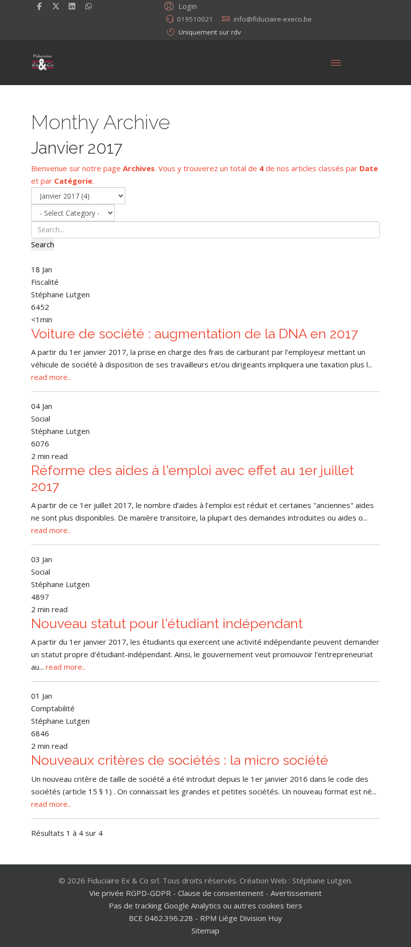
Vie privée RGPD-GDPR (131, 893)
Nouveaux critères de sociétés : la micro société (179, 760)
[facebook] (39, 6)
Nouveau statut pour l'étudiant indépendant (167, 623)
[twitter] (56, 6)
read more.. (51, 377)
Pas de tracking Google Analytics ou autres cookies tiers (205, 905)
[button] (179, 5)
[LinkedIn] (72, 6)
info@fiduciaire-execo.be (273, 19)
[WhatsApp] (88, 6)
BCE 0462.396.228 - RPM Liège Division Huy (205, 918)
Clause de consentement (221, 893)
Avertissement (296, 893)
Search (42, 244)
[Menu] (336, 62)
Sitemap (205, 930)
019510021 (195, 19)
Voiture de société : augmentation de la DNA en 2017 (194, 333)
